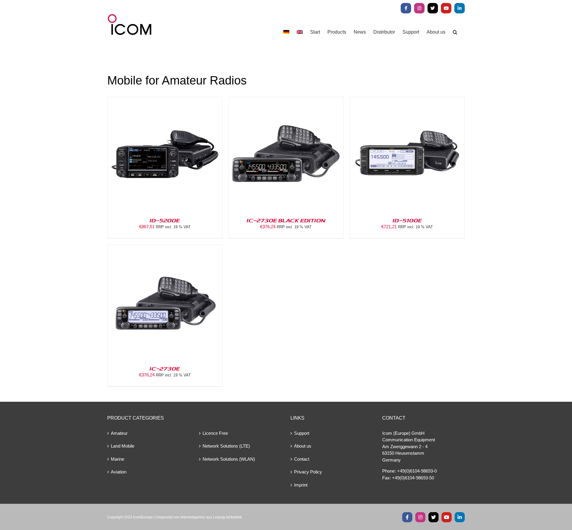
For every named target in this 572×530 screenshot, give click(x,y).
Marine (117, 459)
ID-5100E (407, 220)
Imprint (300, 484)
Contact (301, 459)
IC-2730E (165, 368)
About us (302, 445)
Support (301, 433)
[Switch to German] (286, 32)
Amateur (119, 433)
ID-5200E (165, 220)
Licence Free (215, 433)
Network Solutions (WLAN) (229, 459)
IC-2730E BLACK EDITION (286, 220)
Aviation (118, 471)
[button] (455, 32)
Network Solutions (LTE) (226, 445)
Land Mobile (122, 445)
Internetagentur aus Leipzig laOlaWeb (211, 517)
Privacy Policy (308, 471)
